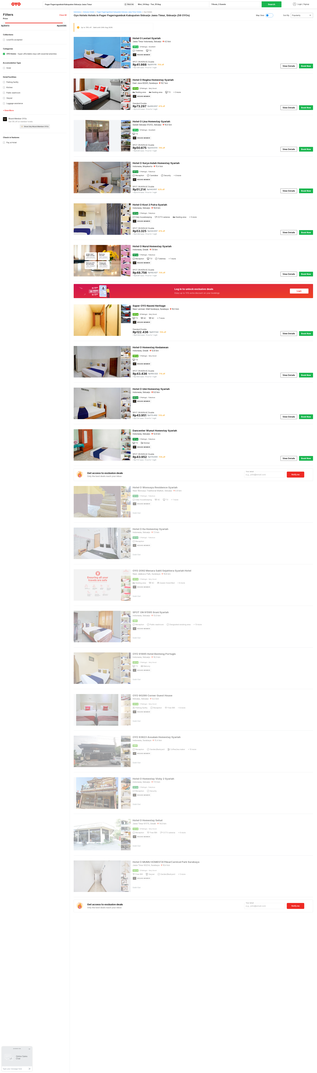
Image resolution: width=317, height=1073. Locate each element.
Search (271, 4)
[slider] (4, 23)
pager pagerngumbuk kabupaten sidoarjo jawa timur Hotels (119, 12)
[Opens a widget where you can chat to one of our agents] (17, 1059)
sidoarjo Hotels (88, 12)
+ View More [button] (8, 110)
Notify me (295, 474)
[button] (63, 15)
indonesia (77, 12)
